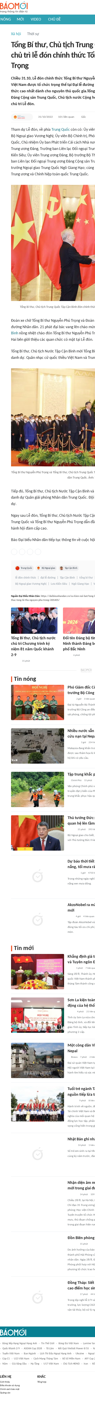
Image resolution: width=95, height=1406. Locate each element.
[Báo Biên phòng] (72, 1194)
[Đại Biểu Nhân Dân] (19, 117)
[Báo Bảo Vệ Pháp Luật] (71, 699)
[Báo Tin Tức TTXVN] (71, 968)
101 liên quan (66, 116)
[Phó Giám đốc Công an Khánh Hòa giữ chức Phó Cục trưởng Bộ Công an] (37, 702)
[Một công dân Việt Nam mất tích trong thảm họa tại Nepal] (37, 1060)
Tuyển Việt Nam (11, 1353)
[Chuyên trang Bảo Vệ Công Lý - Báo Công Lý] (71, 1012)
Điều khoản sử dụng (10, 1385)
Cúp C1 (6, 1358)
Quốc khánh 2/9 (11, 1348)
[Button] (28, 117)
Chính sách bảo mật (9, 1389)
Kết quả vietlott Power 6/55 (73, 1348)
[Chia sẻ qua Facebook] (14, 552)
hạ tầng (35, 1363)
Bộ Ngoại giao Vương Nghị (30, 584)
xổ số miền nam (71, 1358)
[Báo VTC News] (73, 873)
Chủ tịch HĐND (71, 1363)
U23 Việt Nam (21, 1358)
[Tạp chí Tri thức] (70, 916)
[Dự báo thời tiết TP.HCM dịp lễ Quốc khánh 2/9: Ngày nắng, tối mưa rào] (37, 876)
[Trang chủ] (14, 7)
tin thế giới (47, 1343)
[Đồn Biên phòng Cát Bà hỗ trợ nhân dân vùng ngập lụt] (37, 1253)
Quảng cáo (5, 1393)
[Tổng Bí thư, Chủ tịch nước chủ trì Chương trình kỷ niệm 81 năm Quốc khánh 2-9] (34, 620)
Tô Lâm (50, 1348)
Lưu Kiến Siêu (59, 584)
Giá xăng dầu (19, 1363)
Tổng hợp (41, 1382)
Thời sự (33, 34)
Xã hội (16, 34)
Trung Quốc (60, 130)
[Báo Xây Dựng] (72, 1294)
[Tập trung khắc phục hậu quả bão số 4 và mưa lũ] (37, 789)
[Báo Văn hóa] (71, 1145)
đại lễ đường (47, 577)
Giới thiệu (5, 1382)
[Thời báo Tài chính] (72, 1100)
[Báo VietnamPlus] (73, 742)
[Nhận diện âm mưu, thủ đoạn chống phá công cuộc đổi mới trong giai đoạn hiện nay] (37, 1197)
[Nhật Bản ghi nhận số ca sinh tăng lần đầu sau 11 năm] (37, 1154)
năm (5, 1363)
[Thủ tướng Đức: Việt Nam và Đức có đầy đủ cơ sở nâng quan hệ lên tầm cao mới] (37, 833)
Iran (86, 1363)
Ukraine (80, 1353)
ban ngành (30, 1353)
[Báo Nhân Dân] (67, 655)
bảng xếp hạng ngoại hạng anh (19, 1343)
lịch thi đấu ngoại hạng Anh (55, 1353)
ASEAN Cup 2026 (33, 1348)
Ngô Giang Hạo (80, 584)
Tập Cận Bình (71, 568)
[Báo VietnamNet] (71, 829)
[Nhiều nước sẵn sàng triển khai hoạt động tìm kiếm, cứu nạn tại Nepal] (37, 746)
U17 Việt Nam (51, 1363)
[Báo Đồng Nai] (15, 661)
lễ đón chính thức (25, 577)
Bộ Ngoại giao (48, 568)
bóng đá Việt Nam (69, 1343)
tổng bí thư (86, 577)
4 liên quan (88, 916)
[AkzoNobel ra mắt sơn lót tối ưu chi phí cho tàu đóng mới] (37, 920)
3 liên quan (89, 699)
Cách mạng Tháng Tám (46, 1358)
